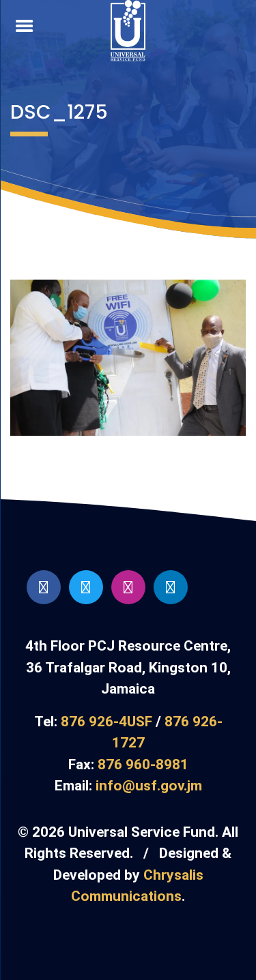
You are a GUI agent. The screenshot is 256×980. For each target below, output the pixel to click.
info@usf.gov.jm (149, 785)
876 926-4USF (106, 721)
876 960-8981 (143, 764)
